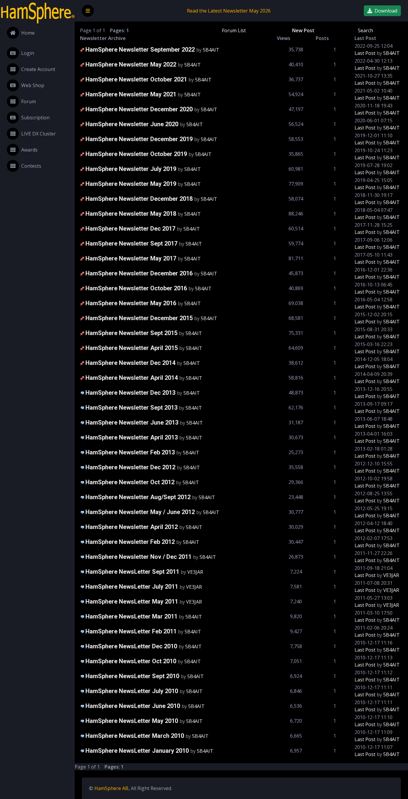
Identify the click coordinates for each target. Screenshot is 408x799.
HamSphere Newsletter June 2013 (131, 422)
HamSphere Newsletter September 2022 (140, 49)
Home (28, 33)
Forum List (234, 30)
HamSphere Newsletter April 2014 (131, 377)
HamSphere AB (111, 788)
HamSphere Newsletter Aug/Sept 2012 (138, 497)
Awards (29, 149)
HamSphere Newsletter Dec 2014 (130, 362)
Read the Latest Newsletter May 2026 (229, 10)
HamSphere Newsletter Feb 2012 (130, 541)
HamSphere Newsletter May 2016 (130, 303)
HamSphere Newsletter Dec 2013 (130, 392)
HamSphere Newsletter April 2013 (131, 437)
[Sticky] (82, 49)
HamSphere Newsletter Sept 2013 (131, 407)
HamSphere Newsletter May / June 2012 (140, 512)
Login (27, 53)
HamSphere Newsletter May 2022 (130, 64)
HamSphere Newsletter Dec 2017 (130, 228)
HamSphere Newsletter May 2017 (130, 258)
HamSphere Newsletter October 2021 (136, 79)
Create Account (38, 69)
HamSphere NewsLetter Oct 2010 (130, 661)
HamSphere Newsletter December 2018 (139, 198)
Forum (28, 101)
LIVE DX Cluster (38, 133)
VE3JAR (195, 572)
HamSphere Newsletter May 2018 (130, 213)
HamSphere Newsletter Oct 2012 (129, 482)
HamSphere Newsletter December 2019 (139, 139)
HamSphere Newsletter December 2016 (139, 273)
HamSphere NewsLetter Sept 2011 (132, 571)
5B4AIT (211, 50)
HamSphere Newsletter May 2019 (130, 183)
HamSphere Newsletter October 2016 (136, 288)
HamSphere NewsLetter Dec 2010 (131, 646)
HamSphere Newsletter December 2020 (139, 109)
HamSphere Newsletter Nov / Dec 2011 (138, 556)
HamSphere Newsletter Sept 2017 (131, 243)
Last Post (365, 53)
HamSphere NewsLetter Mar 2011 (131, 616)
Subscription (35, 117)
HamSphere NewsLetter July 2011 (131, 586)
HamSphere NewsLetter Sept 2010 (132, 676)
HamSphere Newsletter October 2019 (136, 154)
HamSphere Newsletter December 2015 (139, 318)
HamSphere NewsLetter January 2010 (137, 750)
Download (386, 10)
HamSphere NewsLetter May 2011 (131, 601)
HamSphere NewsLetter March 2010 (134, 735)
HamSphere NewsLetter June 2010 (132, 705)
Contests (31, 166)
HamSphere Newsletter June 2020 (131, 124)
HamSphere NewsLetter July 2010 (131, 691)
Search (365, 30)
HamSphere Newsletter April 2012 (131, 526)
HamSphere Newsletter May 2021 (130, 94)
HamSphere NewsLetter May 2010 (131, 720)
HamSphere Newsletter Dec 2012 (130, 467)
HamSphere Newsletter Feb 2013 (130, 452)
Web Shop (32, 85)
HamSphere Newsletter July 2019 (130, 168)
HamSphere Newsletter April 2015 (131, 347)
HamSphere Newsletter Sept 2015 (131, 333)
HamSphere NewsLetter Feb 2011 (131, 631)
